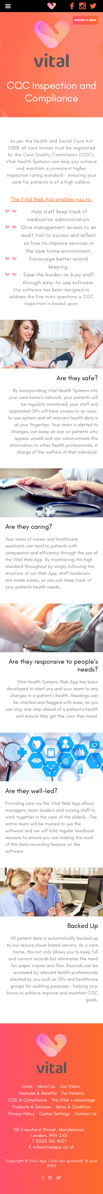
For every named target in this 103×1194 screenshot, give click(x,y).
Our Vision (70, 1086)
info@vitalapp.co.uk (53, 1147)
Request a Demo (85, 20)
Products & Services (31, 1106)
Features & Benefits (38, 1093)
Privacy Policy (21, 1113)
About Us (46, 1086)
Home (27, 1086)
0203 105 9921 (51, 1141)
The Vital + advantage (73, 1099)
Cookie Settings (54, 1113)
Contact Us (85, 1113)
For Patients (73, 1093)
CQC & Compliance (27, 1099)
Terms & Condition (73, 1106)
